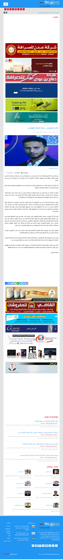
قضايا (9, 535)
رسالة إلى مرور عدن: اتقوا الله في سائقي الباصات (46, 487)
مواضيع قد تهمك (51, 417)
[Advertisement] (31, 30)
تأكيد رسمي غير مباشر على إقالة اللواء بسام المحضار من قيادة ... (39, 444)
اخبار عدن (8, 526)
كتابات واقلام (52, 467)
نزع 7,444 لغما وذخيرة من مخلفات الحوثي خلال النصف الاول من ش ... (37, 432)
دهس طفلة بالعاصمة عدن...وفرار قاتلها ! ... (45, 421)
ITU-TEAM (6, 554)
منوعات (8, 538)
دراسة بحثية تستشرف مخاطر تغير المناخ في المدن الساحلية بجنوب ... (38, 455)
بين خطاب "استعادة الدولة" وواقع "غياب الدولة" (47, 497)
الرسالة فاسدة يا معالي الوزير (24, 487)
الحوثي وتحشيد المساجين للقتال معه (21, 509)
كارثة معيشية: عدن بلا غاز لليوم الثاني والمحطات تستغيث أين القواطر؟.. (22, 527)
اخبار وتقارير (7, 528)
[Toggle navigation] (5, 4)
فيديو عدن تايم (7, 541)
